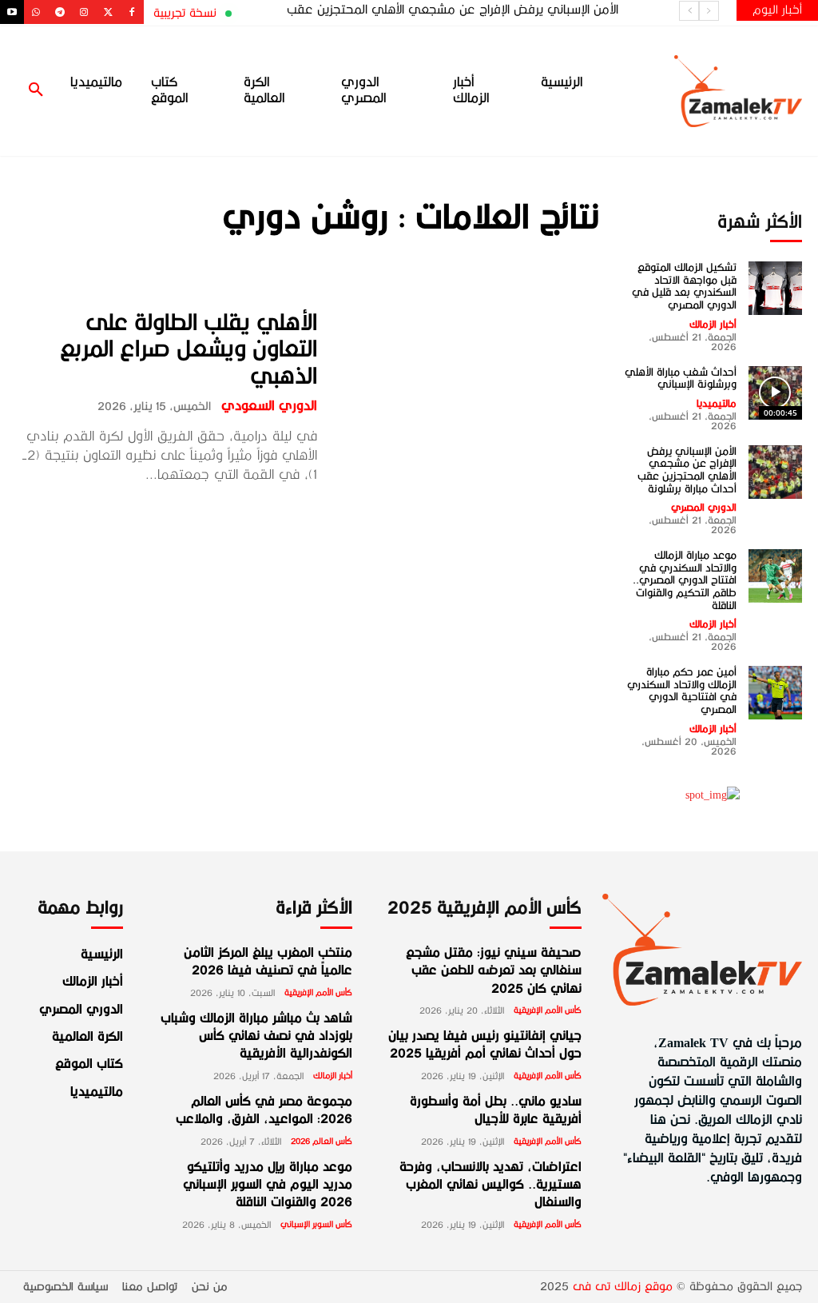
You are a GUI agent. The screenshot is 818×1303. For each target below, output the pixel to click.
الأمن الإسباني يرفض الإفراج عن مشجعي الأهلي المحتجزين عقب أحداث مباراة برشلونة (687, 470)
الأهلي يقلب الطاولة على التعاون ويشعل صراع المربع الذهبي (188, 349)
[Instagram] (84, 12)
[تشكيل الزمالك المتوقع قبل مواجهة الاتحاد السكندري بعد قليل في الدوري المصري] (775, 288)
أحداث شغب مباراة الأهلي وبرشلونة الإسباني (681, 378)
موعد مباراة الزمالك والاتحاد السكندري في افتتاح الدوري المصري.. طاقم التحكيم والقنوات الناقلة (685, 580)
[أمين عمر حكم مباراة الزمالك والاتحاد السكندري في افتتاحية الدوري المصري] (775, 692)
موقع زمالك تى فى (623, 1286)
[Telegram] (60, 12)
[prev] (709, 11)
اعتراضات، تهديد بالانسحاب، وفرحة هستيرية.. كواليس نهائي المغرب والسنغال (490, 1186)
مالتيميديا (717, 403)
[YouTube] (12, 12)
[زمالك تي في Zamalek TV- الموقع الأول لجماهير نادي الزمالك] (715, 91)
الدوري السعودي (269, 406)
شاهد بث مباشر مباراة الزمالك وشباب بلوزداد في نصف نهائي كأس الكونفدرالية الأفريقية (256, 1037)
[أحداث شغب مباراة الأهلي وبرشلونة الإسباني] (775, 393)
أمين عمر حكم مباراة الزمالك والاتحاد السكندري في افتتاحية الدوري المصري (682, 690)
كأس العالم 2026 (321, 1141)
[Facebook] (132, 12)
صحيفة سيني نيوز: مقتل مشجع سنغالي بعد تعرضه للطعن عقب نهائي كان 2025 (494, 971)
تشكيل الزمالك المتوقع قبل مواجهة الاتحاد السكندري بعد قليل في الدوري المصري (684, 286)
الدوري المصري (704, 507)
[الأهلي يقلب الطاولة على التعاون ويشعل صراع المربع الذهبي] (468, 396)
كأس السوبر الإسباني (316, 1224)
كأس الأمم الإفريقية (318, 992)
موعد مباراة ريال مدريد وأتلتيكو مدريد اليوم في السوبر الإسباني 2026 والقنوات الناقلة (267, 1186)
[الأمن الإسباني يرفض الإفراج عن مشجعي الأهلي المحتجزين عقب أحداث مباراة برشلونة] (775, 472)
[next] (689, 11)
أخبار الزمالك (713, 324)
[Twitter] (108, 12)
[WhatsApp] (36, 12)
